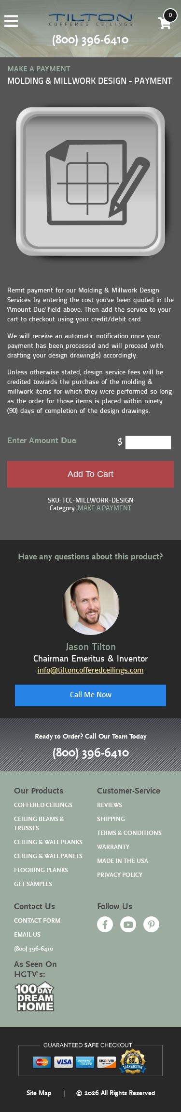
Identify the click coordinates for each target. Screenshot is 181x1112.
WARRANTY (113, 847)
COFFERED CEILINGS (43, 805)
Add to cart (90, 474)
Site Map (39, 1093)
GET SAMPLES (33, 884)
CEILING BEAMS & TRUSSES (39, 824)
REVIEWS (109, 805)
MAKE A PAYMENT (104, 508)
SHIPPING (111, 819)
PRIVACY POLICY (119, 875)
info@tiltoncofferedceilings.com (91, 671)
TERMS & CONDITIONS (129, 833)
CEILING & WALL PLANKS (48, 842)
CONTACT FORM (37, 921)
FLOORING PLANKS (41, 870)
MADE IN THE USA (122, 861)
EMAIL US (27, 935)
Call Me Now (90, 695)
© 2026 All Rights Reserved (115, 1093)
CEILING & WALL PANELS (48, 856)
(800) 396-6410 (90, 753)
